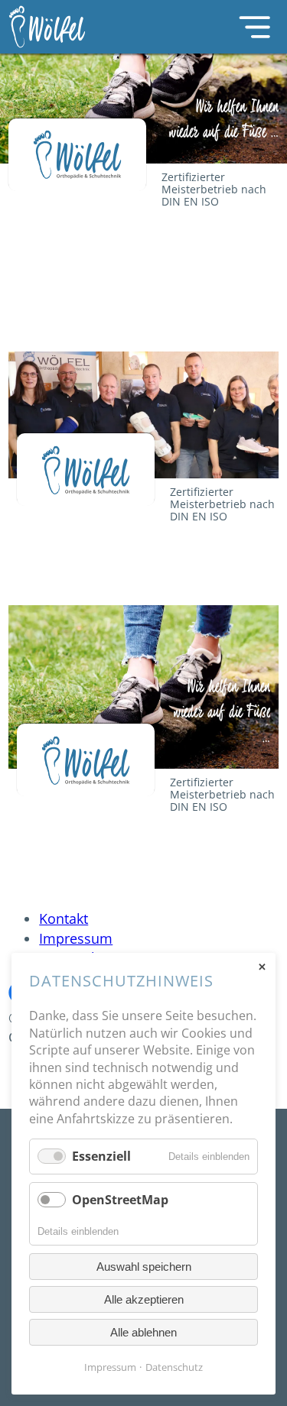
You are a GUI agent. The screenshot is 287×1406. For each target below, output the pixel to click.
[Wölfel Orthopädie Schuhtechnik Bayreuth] (65, 26)
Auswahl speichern (143, 1266)
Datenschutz (174, 1367)
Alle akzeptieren (144, 1299)
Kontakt (63, 918)
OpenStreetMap (120, 1199)
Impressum (76, 938)
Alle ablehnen (143, 1332)
